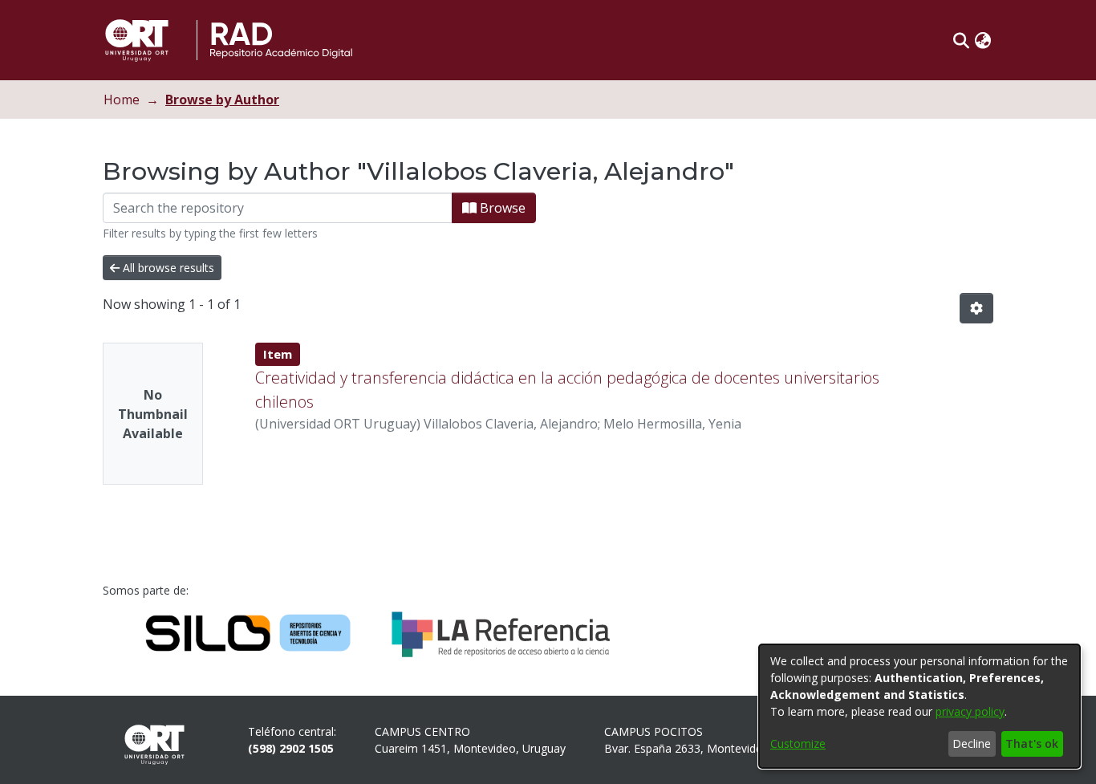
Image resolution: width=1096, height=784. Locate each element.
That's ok (1031, 743)
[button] (962, 40)
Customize (798, 743)
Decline (971, 743)
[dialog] (919, 706)
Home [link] (122, 99)
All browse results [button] (167, 267)
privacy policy (970, 711)
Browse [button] (501, 208)
